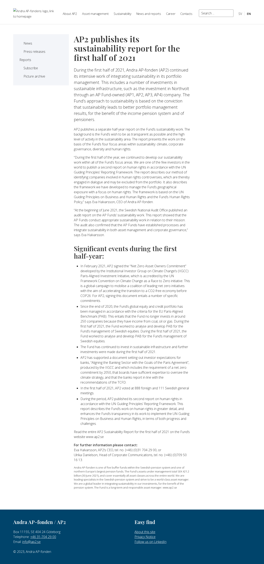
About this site (144, 532)
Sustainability (122, 14)
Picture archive (34, 76)
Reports (25, 60)
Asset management (95, 14)
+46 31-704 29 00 (43, 537)
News (28, 43)
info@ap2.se (31, 541)
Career (171, 14)
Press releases (34, 51)
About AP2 (70, 14)
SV (240, 14)
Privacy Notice (145, 537)
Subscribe (31, 68)
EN (249, 14)
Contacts (186, 14)
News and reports (148, 14)
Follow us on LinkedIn (150, 541)
